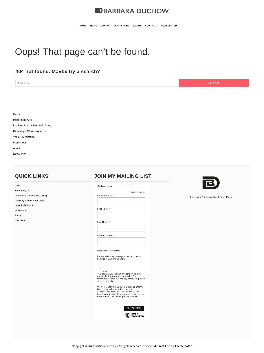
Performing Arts (22, 119)
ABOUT (137, 25)
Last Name (103, 222)
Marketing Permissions (108, 250)
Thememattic (183, 346)
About (16, 148)
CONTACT (151, 25)
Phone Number (106, 235)
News (93, 25)
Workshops (121, 25)
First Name (103, 208)
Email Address (105, 195)
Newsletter (19, 153)
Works (105, 25)
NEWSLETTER (169, 25)
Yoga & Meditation (24, 137)
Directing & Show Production (30, 131)
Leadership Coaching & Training (32, 125)
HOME (82, 25)
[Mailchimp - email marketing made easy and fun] (134, 317)
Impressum (196, 197)
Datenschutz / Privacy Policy (218, 197)
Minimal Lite (162, 346)
